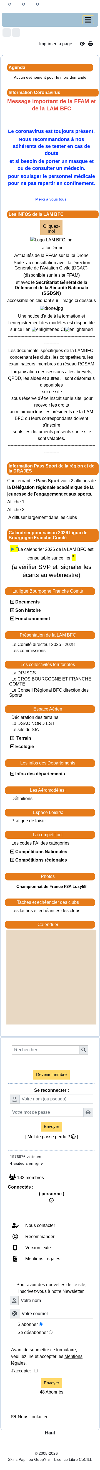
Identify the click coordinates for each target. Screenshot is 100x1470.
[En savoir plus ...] (77, 1453)
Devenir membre (51, 1074)
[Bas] (37, 4)
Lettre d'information (60, 1275)
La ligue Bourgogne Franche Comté (52, 591)
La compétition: (62, 834)
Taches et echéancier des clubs (54, 902)
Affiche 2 (15, 509)
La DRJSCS (23, 672)
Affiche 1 (15, 501)
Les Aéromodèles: (61, 790)
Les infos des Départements (56, 763)
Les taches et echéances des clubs (45, 910)
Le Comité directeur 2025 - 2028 (43, 644)
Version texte (37, 1247)
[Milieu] (23, 4)
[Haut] (9, 4)
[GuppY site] (50, 1448)
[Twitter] (16, 32)
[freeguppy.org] (20, 1453)
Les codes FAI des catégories (40, 843)
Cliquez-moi (51, 229)
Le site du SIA (25, 729)
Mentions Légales (42, 1258)
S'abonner (28, 1324)
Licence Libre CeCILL (72, 1459)
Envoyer (51, 1126)
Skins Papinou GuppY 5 (30, 1459)
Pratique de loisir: (28, 820)
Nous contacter (39, 1225)
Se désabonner (33, 1332)
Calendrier (65, 924)
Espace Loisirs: (62, 812)
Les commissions (28, 650)
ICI (62, 329)
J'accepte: (22, 1370)
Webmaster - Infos (60, 1214)
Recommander (39, 1236)
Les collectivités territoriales (56, 664)
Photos (66, 876)
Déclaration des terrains (34, 717)
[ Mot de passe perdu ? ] (51, 1136)
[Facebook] (6, 32)
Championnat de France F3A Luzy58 (51, 886)
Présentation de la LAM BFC (56, 635)
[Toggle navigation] (88, 19)
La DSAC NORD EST (33, 723)
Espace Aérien (62, 709)
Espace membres (61, 1062)
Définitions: (22, 798)
